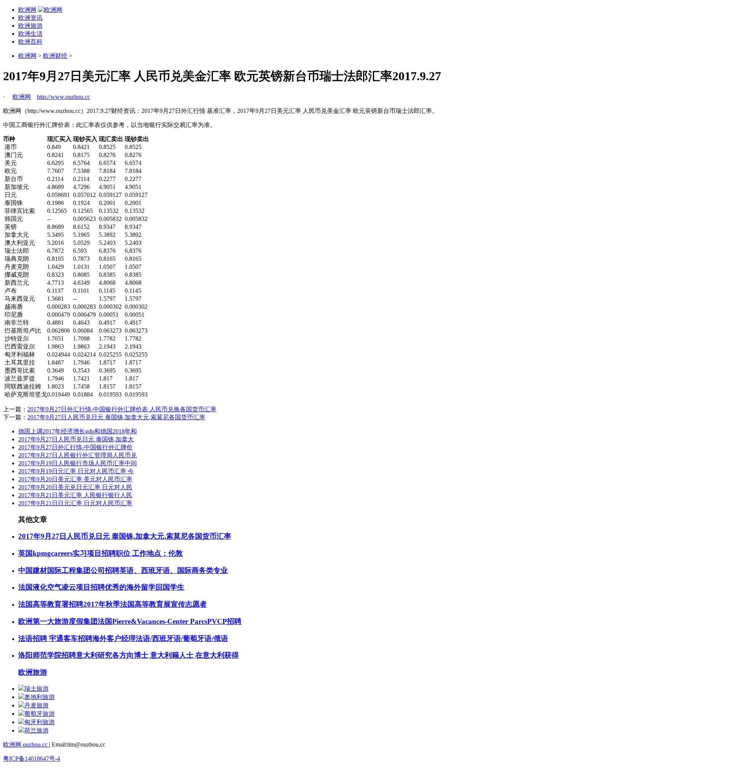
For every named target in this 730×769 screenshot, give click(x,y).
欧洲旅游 (30, 25)
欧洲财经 (55, 55)
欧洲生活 (30, 33)
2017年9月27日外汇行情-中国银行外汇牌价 (75, 447)
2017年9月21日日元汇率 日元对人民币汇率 (75, 503)
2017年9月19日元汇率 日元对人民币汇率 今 (76, 471)
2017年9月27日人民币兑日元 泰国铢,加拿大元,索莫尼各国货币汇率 (116, 417)
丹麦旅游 (36, 705)
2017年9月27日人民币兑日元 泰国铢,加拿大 (76, 439)
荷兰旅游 (36, 730)
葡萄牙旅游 (39, 713)
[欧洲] (50, 9)
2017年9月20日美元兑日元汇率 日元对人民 (75, 487)
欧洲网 (27, 9)
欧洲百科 (30, 41)
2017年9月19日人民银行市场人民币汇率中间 (77, 463)
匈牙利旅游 (39, 722)
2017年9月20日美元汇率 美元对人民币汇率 (75, 479)
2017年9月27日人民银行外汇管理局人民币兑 (77, 455)
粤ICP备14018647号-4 (31, 758)
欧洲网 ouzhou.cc (26, 744)
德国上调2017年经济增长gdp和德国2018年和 (77, 431)
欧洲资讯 (30, 17)
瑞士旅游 (36, 688)
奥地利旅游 (39, 697)
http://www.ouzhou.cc (63, 97)
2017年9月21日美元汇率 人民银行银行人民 (75, 495)
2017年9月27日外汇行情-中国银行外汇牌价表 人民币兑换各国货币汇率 (121, 409)
